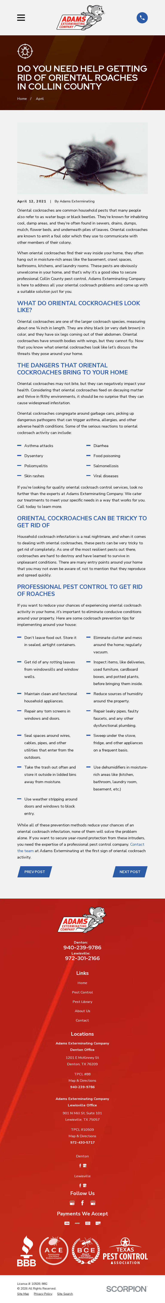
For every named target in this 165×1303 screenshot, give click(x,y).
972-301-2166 (82, 958)
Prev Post (34, 871)
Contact (82, 1020)
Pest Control (82, 992)
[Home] (81, 18)
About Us (82, 1010)
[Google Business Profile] (72, 1202)
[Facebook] (82, 1202)
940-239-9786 (82, 947)
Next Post (130, 871)
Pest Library (82, 1001)
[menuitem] (23, 1294)
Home (82, 982)
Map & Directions (82, 1080)
